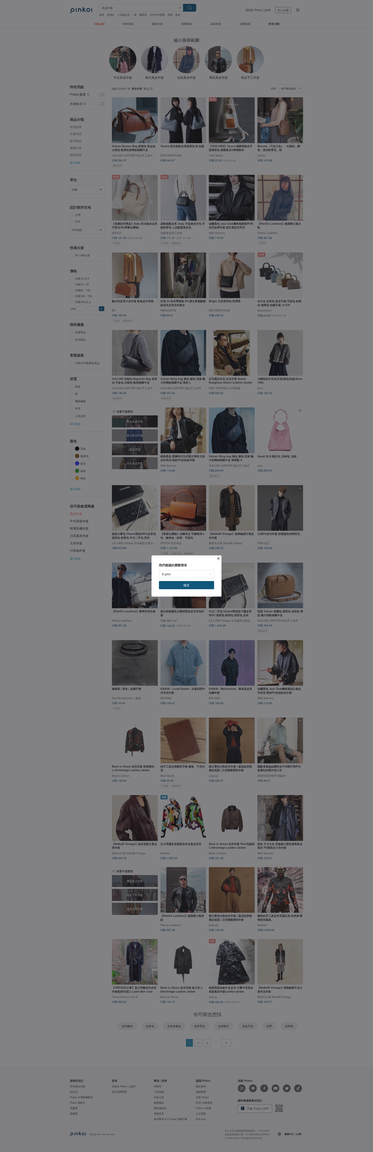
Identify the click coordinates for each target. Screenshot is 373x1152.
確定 (186, 585)
